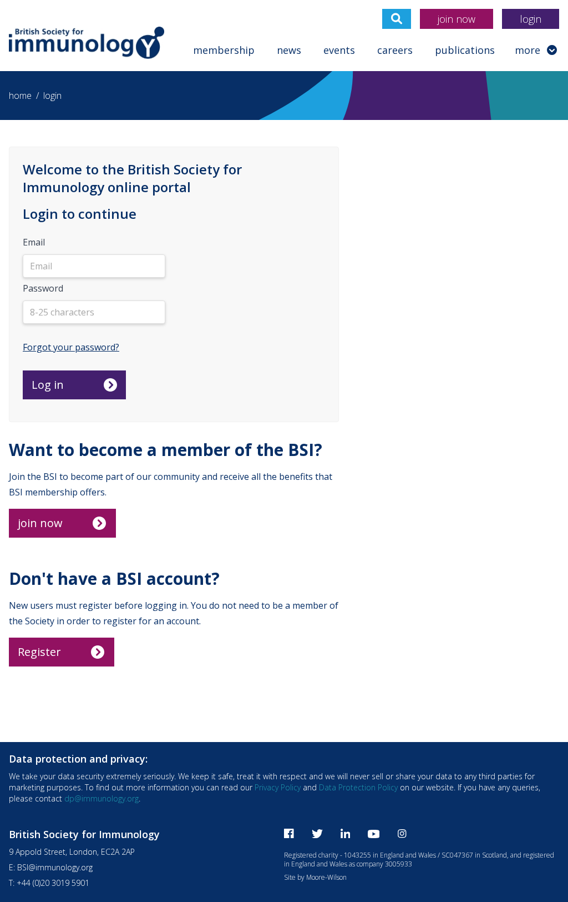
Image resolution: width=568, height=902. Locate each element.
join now (456, 19)
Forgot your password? (71, 347)
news (289, 50)
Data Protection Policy (358, 787)
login (530, 19)
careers (395, 50)
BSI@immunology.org (55, 867)
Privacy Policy (278, 787)
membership (224, 50)
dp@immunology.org (101, 798)
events (339, 50)
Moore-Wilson (326, 877)
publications (465, 50)
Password (43, 288)
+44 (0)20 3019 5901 (53, 883)
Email (34, 242)
